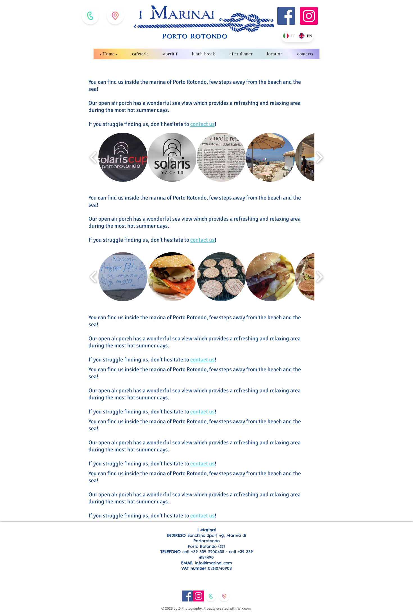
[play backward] (93, 157)
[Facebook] (286, 16)
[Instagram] (309, 16)
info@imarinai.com (213, 563)
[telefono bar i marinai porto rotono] (90, 16)
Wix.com (244, 608)
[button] (123, 157)
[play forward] (319, 157)
